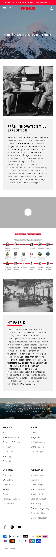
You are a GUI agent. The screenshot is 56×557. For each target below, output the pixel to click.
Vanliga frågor (37, 484)
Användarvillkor (38, 513)
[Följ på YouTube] (19, 527)
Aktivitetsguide (38, 451)
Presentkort (8, 461)
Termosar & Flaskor (12, 442)
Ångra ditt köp (37, 494)
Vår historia (8, 480)
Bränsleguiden (37, 447)
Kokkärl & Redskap (11, 437)
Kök (4, 432)
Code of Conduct (38, 499)
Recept (6, 489)
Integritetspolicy (38, 503)
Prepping (7, 456)
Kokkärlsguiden (38, 442)
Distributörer (9, 503)
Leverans (35, 480)
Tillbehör (7, 447)
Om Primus (8, 475)
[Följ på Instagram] (12, 527)
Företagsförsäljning (11, 499)
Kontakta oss (37, 475)
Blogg (5, 494)
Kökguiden (35, 437)
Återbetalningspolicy (40, 508)
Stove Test (35, 432)
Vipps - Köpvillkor (39, 518)
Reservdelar (8, 451)
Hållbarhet (7, 484)
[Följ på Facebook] (5, 527)
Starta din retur (38, 489)
